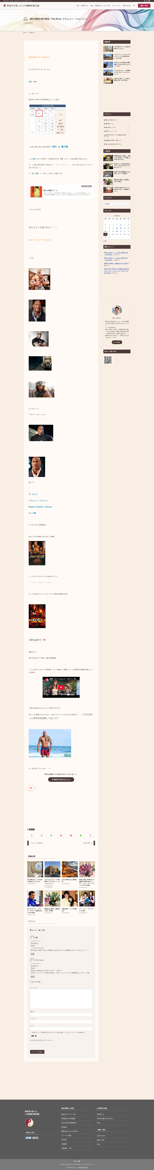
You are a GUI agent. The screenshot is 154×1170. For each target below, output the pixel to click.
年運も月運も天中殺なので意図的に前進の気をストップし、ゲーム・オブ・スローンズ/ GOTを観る (116, 271)
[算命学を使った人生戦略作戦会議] (21, 5)
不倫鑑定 (64, 1144)
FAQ (98, 1144)
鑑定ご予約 (144, 5)
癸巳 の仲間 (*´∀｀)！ (50, 190)
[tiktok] (147, 1)
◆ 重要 (109, 123)
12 (117, 228)
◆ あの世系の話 (111, 120)
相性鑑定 (64, 1127)
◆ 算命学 (31, 829)
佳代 (36, 937)
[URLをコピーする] (90, 835)
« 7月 (104, 241)
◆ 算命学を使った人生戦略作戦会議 (116, 135)
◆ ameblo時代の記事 (113, 144)
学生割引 (64, 1140)
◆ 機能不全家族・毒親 (113, 140)
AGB (62, 1164)
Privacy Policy (77, 1164)
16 (105, 231)
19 (117, 231)
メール (32, 1018)
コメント (33, 988)
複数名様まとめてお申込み (69, 1131)
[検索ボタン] (134, 5)
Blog (98, 1123)
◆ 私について (111, 131)
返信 (33, 954)
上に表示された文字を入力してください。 (42, 1040)
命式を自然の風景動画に (69, 1123)
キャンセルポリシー (87, 1164)
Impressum (68, 1164)
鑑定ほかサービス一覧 (68, 1114)
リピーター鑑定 (66, 1135)
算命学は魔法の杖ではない (105, 1118)
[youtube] (149, 1)
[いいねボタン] (31, 788)
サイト (32, 1025)
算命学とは (100, 1114)
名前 (32, 1011)
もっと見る (117, 342)
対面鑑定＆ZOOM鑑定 (68, 1118)
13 (120, 228)
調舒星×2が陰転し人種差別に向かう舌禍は (116, 263)
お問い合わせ (101, 1135)
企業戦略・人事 (66, 1148)
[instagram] (144, 1)
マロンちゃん (39, 960)
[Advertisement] (61, 810)
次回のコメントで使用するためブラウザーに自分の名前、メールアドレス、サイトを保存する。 (59, 1032)
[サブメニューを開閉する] (128, 127)
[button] (31, 835)
